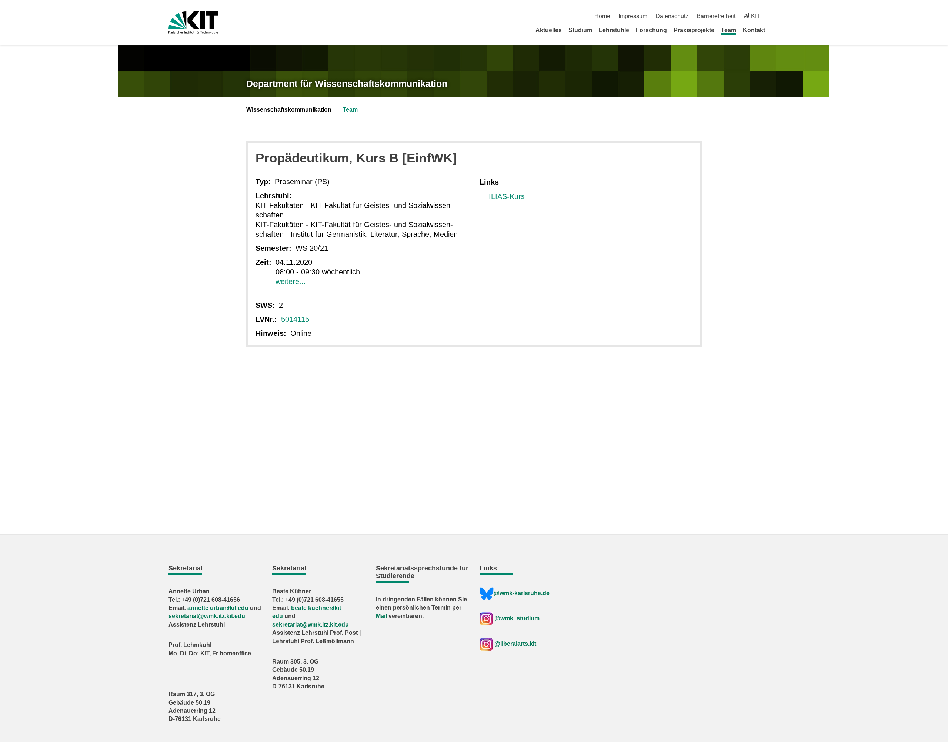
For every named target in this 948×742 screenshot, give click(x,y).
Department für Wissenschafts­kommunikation (346, 83)
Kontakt (754, 30)
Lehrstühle (614, 30)
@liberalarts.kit (515, 644)
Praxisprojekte (694, 30)
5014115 (295, 319)
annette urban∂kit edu (217, 608)
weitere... (291, 281)
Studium (580, 30)
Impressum (632, 16)
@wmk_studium (516, 618)
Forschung (651, 30)
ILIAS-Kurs (507, 196)
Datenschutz (671, 16)
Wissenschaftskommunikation (288, 110)
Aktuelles (548, 30)
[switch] (777, 16)
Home (602, 16)
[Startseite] (777, 30)
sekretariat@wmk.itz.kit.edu (206, 616)
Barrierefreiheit (716, 16)
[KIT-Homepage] (193, 22)
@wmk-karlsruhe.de (522, 593)
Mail (381, 616)
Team (728, 30)
